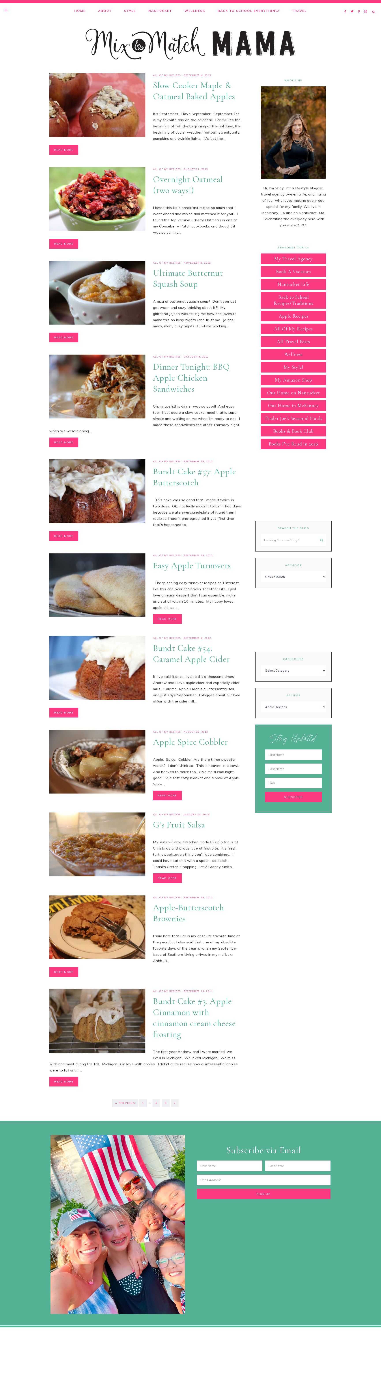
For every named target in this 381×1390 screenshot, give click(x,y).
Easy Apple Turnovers (192, 565)
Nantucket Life (293, 284)
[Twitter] (353, 6)
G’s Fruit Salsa (179, 824)
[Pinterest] (360, 6)
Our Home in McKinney (293, 405)
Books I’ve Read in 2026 (293, 444)
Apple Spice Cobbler (190, 742)
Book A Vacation (293, 271)
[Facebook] (346, 6)
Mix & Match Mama (190, 43)
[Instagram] (366, 6)
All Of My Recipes (167, 75)
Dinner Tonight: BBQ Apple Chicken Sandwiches (191, 377)
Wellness (293, 354)
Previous (125, 1103)
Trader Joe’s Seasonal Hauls (293, 418)
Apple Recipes (293, 316)
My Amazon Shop (293, 380)
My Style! (293, 367)
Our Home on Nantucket (293, 393)
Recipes (294, 695)
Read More (63, 149)
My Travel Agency (293, 259)
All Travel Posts (293, 342)
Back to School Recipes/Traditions (293, 300)
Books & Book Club (293, 431)
